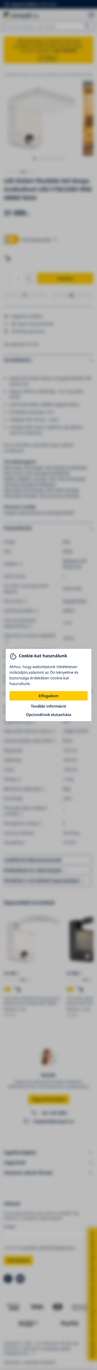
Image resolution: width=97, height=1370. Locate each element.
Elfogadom (48, 695)
